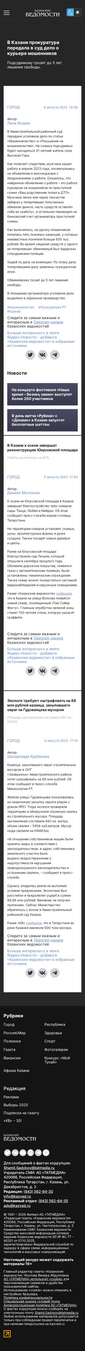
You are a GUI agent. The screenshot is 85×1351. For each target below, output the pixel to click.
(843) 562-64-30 (38, 1191)
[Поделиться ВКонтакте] (42, 355)
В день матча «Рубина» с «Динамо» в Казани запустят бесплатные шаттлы (38, 420)
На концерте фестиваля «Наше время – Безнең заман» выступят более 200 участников (42, 394)
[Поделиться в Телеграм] (55, 355)
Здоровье (53, 1033)
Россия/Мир (15, 1033)
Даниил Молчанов (23, 493)
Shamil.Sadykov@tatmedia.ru (29, 1167)
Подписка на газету (21, 1113)
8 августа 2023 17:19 (61, 741)
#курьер (14, 311)
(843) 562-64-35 (53, 1201)
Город (13, 107)
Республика (54, 1024)
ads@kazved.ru (17, 1205)
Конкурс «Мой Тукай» (57, 1060)
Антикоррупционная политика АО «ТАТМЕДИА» (40, 1305)
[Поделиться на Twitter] (30, 355)
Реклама (11, 1097)
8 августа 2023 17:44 (61, 477)
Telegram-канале (48, 322)
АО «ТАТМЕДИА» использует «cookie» (33, 1279)
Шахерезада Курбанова (28, 756)
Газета (9, 1049)
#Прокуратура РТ (52, 307)
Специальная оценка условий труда (32, 1301)
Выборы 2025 (16, 1105)
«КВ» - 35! (13, 1120)
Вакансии (12, 1058)
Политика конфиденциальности (28, 1297)
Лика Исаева (18, 123)
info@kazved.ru (17, 1196)
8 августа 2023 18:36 (61, 107)
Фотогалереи (56, 1049)
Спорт (50, 1041)
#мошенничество (21, 307)
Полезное (12, 1041)
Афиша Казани (16, 1070)
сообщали (64, 593)
